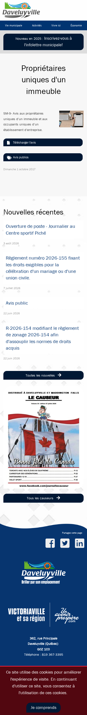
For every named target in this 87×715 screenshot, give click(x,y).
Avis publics (21, 157)
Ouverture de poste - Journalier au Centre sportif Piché (40, 229)
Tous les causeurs (40, 498)
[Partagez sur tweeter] (64, 543)
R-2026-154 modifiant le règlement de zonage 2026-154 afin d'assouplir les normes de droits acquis (42, 338)
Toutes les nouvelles (41, 375)
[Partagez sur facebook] (50, 543)
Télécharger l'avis (24, 142)
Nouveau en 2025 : (43, 41)
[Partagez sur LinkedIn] (79, 543)
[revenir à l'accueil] (21, 10)
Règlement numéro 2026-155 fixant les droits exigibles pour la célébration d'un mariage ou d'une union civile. (43, 268)
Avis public (17, 303)
